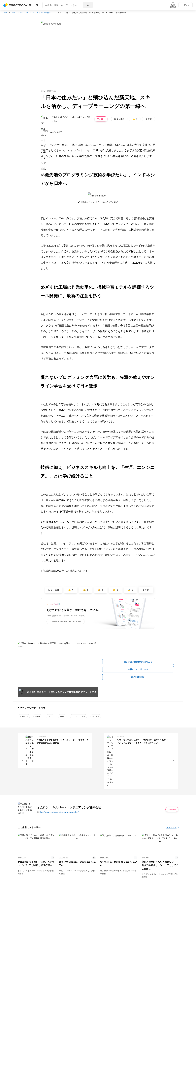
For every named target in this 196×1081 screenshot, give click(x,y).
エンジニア (24, 716)
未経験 (37, 716)
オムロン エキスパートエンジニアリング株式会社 (31, 12)
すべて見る (171, 827)
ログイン (186, 5)
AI (50, 716)
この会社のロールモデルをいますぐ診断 (65, 621)
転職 (62, 716)
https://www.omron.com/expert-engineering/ (59, 812)
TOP (5, 12)
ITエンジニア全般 (78, 716)
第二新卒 (95, 716)
